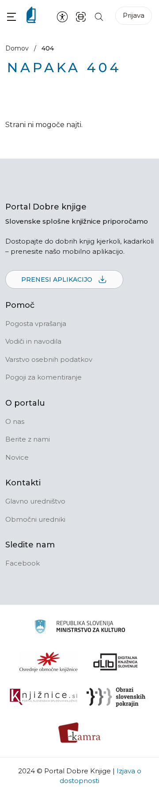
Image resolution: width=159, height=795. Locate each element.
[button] (11, 16)
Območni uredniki (35, 519)
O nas (14, 421)
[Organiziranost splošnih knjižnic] (48, 662)
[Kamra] (80, 732)
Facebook (22, 563)
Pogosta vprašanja (35, 323)
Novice (17, 457)
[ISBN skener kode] (81, 16)
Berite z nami (27, 439)
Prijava (133, 15)
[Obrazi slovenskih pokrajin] (116, 697)
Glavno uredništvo (35, 501)
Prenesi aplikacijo (57, 279)
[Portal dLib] (115, 662)
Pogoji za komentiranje (43, 377)
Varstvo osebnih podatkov (48, 359)
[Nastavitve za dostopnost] (62, 16)
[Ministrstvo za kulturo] (80, 627)
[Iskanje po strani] (99, 16)
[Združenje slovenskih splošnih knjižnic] (43, 697)
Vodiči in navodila (33, 341)
